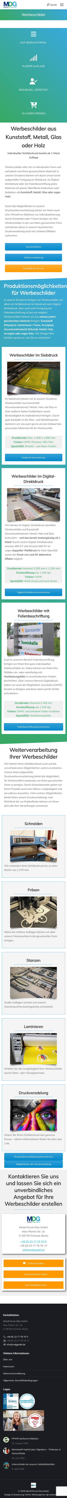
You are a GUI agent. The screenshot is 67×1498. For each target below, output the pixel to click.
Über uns (7, 1359)
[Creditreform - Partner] (27, 1408)
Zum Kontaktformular (35, 1285)
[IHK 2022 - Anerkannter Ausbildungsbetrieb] (11, 1408)
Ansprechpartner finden (35, 1274)
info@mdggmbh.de (33, 1249)
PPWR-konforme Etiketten (25, 1438)
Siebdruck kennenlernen (34, 457)
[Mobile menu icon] (62, 5)
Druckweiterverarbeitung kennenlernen (33, 1156)
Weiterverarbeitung (33, 257)
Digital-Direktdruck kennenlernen (33, 592)
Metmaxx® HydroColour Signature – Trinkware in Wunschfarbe (36, 1451)
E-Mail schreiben (35, 1263)
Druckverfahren (33, 246)
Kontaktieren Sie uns (33, 268)
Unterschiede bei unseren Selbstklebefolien (33, 1464)
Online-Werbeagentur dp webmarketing (44, 1494)
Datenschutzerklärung (14, 1373)
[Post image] (6, 1440)
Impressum (8, 1366)
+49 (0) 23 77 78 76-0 (34, 1241)
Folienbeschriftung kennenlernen (33, 726)
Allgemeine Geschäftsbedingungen (20, 1380)
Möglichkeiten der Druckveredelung (33, 1164)
